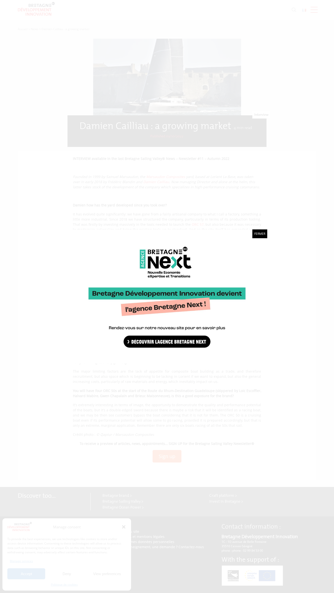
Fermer (259, 234)
